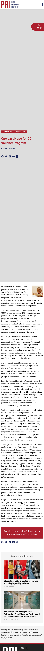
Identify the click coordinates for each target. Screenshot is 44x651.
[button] (32, 4)
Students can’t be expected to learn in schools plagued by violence (21, 582)
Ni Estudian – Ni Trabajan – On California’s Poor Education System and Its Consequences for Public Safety (22, 614)
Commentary (7, 131)
